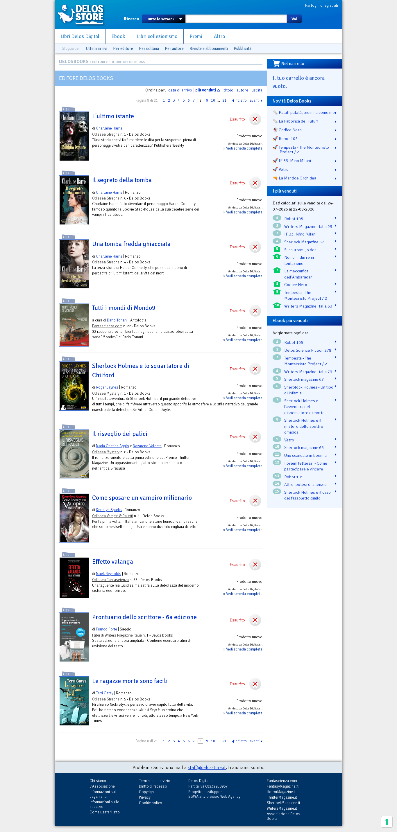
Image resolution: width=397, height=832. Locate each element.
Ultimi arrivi (96, 48)
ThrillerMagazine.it (282, 797)
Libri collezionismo (157, 36)
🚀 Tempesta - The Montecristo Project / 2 (301, 149)
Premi (195, 36)
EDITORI (98, 62)
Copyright (147, 791)
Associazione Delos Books (283, 816)
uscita (257, 90)
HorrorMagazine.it (281, 791)
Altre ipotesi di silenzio (305, 484)
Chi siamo (98, 780)
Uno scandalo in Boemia (305, 455)
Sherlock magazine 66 (304, 447)
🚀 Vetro (281, 169)
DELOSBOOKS (74, 61)
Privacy (145, 797)
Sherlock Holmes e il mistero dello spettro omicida (303, 426)
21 (224, 100)
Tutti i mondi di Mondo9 (123, 308)
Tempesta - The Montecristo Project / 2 (305, 295)
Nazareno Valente (147, 445)
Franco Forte (106, 629)
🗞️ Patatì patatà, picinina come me (304, 112)
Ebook (118, 36)
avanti (255, 100)
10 (213, 100)
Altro (219, 36)
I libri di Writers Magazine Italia (117, 635)
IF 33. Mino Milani (300, 234)
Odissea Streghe (105, 134)
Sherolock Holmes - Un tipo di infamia (308, 390)
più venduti (205, 90)
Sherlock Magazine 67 (304, 242)
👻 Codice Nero (287, 129)
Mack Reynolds (108, 573)
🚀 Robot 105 (285, 138)
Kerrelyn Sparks (109, 509)
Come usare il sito (105, 812)
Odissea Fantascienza (110, 579)
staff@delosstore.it (207, 767)
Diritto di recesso (153, 786)
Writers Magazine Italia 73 (308, 371)
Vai (294, 19)
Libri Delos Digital (79, 36)
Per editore (123, 48)
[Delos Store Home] (84, 14)
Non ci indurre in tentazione (299, 260)
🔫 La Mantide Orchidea (294, 178)
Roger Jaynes (107, 387)
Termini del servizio (154, 780)
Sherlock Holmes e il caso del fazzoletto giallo (307, 495)
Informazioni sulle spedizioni (104, 804)
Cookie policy (150, 802)
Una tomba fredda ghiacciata (131, 244)
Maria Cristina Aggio (112, 445)
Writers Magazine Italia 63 (308, 306)
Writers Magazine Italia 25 (308, 226)
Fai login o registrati (321, 5)
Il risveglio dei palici (119, 434)
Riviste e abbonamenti (208, 48)
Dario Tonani (117, 320)
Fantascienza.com (107, 326)
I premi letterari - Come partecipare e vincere (305, 466)
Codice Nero (295, 284)
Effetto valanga (112, 561)
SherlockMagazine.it (283, 802)
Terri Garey (104, 693)
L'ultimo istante (113, 116)
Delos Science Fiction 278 (307, 350)
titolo (228, 90)
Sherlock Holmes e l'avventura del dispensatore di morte (304, 406)
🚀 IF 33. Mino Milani (292, 160)
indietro (241, 100)
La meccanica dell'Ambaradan (298, 274)
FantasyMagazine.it (282, 786)
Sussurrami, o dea (300, 249)
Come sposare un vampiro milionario (142, 498)
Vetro (289, 440)
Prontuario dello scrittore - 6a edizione (144, 617)
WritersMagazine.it (282, 808)
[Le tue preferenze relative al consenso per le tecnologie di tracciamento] (386, 821)
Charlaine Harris (109, 128)
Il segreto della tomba (122, 180)
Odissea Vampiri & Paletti (112, 515)
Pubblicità (242, 48)
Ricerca (131, 18)
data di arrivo (180, 90)
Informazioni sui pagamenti (103, 794)
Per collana (149, 48)
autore (242, 90)
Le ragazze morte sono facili (130, 681)
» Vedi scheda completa (242, 148)
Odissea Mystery (105, 393)
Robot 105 (293, 218)
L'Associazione (102, 786)
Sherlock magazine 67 (304, 379)
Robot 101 (293, 476)
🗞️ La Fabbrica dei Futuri (295, 121)
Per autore (174, 48)
